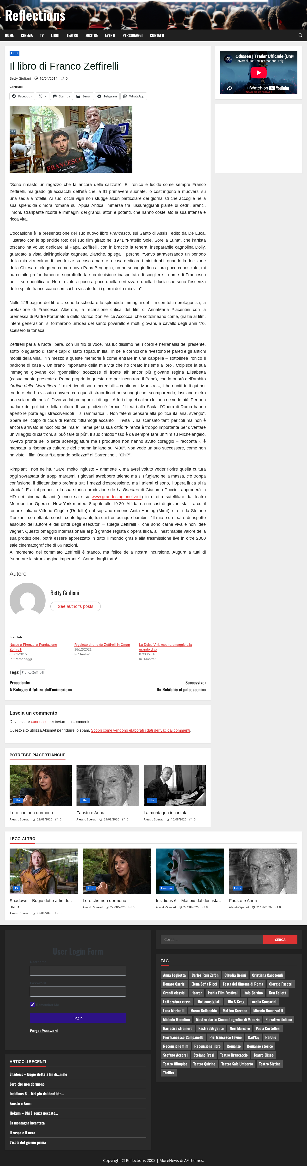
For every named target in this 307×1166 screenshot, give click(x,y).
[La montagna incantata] (175, 785)
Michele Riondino (176, 1019)
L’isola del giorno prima (28, 1142)
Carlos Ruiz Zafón (205, 975)
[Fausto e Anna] (108, 785)
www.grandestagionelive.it (117, 496)
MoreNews (169, 1160)
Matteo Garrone (235, 1010)
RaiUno (270, 1037)
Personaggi (133, 35)
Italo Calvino (253, 993)
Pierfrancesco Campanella (183, 1037)
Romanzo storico (260, 1046)
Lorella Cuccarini (263, 1002)
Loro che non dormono (31, 812)
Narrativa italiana (279, 1019)
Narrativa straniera (177, 1028)
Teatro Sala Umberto (237, 1064)
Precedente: (41, 686)
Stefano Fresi (204, 1055)
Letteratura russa (176, 1002)
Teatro (72, 35)
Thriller (168, 1073)
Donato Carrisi (174, 984)
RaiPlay (253, 1037)
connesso (39, 722)
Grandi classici (174, 993)
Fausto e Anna (90, 812)
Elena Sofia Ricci (204, 984)
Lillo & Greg (235, 1002)
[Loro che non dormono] (41, 785)
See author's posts (75, 606)
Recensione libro (207, 1046)
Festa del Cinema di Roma (243, 984)
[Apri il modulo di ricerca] (300, 35)
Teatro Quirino (204, 1064)
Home (9, 35)
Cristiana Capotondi (267, 975)
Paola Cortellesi (268, 1028)
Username (38, 962)
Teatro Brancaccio (234, 1055)
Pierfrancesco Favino (225, 1037)
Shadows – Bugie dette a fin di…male (38, 1074)
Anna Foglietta (174, 975)
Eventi (110, 35)
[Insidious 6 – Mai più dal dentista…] (190, 871)
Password (38, 983)
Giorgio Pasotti (280, 984)
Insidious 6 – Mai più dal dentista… (189, 900)
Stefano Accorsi (175, 1055)
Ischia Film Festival (222, 993)
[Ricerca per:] (212, 939)
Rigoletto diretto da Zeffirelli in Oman (102, 644)
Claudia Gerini (235, 975)
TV (42, 35)
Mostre (91, 35)
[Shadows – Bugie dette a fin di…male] (44, 871)
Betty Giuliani (20, 78)
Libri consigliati (208, 1002)
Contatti (157, 35)
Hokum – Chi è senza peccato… (34, 1113)
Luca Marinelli (173, 1010)
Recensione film (175, 1046)
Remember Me (47, 1005)
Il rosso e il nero (22, 1133)
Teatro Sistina (269, 1064)
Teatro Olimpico (175, 1064)
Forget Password (44, 1031)
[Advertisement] (258, 139)
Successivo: (181, 686)
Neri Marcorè (240, 1028)
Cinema (27, 35)
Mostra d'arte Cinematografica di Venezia (228, 1019)
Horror (196, 993)
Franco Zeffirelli (33, 672)
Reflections (35, 14)
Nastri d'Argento (211, 1028)
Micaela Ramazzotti (268, 1010)
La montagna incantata (166, 812)
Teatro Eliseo (264, 1055)
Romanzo (234, 1046)
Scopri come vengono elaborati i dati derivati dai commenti (140, 730)
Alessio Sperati (20, 819)
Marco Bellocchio (203, 1010)
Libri (55, 35)
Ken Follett (277, 993)
